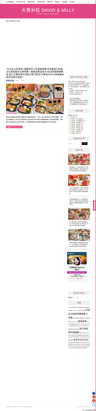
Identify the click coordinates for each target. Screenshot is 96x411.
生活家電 (72, 2)
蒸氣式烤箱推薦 (76, 342)
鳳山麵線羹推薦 (84, 347)
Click (94, 205)
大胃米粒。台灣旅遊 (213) (77, 124)
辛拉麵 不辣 (82, 344)
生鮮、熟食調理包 (10, 80)
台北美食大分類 (20, 2)
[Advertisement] (35, 48)
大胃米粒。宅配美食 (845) (77, 127)
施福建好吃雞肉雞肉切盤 (83, 332)
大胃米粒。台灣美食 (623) (77, 122)
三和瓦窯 (74, 310)
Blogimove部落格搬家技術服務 (88, 410)
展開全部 (70, 115)
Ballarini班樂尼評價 (78, 307)
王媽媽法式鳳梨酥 (85, 335)
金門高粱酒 (70, 346)
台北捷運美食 (10, 2)
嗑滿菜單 (82, 321)
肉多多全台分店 (80, 339)
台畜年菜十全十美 (74, 321)
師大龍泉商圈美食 (76, 329)
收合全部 (75, 115)
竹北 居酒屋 (82, 336)
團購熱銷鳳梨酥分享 (76, 324)
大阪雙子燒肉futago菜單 (84, 324)
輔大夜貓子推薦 (77, 344)
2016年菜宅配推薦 (71, 307)
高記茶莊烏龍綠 (74, 347)
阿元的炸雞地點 (75, 346)
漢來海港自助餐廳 (78, 335)
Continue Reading (16, 126)
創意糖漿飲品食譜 (82, 318)
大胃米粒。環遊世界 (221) (77, 126)
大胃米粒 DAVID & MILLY (48, 10)
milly (17, 80)
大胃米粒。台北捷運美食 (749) (78, 120)
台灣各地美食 (31, 2)
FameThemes (87, 406)
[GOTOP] (94, 404)
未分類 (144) (74, 117)
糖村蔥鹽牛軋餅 (87, 336)
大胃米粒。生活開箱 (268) (77, 129)
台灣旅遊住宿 (41, 2)
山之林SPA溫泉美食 (83, 325)
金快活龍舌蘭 (87, 344)
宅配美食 (57, 2)
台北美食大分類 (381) (76, 133)
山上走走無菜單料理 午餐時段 (73, 325)
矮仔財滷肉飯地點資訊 (75, 336)
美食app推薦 (70, 340)
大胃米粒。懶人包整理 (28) (77, 118)
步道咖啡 (72, 335)
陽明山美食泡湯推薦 (82, 346)
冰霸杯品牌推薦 (76, 318)
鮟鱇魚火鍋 (79, 347)
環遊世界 (49, 2)
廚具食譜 (64, 2)
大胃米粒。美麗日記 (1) (76, 131)
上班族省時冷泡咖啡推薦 (80, 310)
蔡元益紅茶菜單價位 (83, 342)
